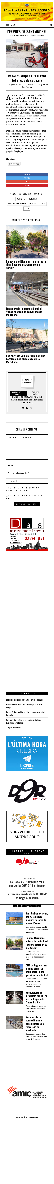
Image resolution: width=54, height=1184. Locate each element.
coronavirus (25, 194)
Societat (30, 85)
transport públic (37, 204)
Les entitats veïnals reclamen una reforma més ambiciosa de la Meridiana (25, 359)
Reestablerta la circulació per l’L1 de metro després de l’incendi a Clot (36, 997)
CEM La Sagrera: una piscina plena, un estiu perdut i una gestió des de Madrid (37, 970)
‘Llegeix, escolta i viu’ (13, 727)
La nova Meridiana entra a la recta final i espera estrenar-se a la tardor (26, 264)
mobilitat (21, 199)
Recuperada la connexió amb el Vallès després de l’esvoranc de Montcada (24, 312)
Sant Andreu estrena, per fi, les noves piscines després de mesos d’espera (37, 918)
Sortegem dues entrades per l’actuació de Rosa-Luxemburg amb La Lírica (23, 721)
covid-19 (38, 194)
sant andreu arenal (17, 204)
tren (27, 208)
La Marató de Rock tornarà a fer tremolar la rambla (24, 699)
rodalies (33, 199)
